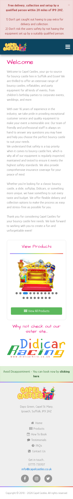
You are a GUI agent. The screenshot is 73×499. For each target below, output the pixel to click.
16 (38, 298)
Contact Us (38, 451)
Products (38, 428)
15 (35, 298)
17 (42, 298)
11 (56, 293)
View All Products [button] (38, 311)
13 (27, 298)
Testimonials (38, 440)
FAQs (38, 445)
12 (24, 298)
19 (49, 298)
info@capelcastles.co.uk (37, 469)
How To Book (38, 434)
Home (38, 423)
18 (46, 298)
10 (53, 293)
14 (31, 298)
